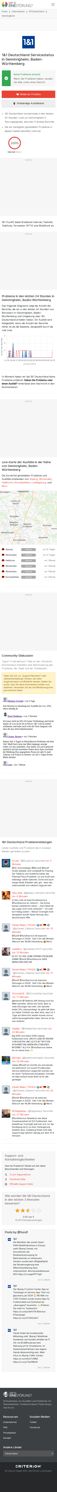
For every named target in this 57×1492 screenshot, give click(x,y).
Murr (4, 486)
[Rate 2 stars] (23, 1210)
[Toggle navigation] (53, 4)
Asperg (34, 479)
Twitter (33, 1422)
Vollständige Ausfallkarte (30, 103)
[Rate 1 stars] (17, 1210)
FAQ (5, 1427)
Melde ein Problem (30, 94)
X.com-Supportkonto (20, 1174)
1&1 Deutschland (36, 11)
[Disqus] (28, 732)
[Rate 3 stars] (28, 1210)
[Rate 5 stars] (39, 1210)
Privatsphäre (9, 1432)
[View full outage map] (28, 517)
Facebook (35, 1427)
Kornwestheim (22, 482)
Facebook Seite (17, 1179)
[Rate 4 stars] (34, 1210)
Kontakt (7, 1438)
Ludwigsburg (39, 482)
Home (4, 11)
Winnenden (45, 479)
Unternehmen (18, 11)
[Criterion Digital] (28, 1466)
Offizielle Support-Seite (21, 1184)
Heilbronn (7, 482)
